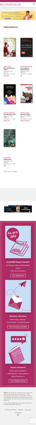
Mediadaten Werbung (11, 410)
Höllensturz (7, 159)
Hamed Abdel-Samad (26, 66)
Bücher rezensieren (18, 367)
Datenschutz (18, 413)
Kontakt (21, 410)
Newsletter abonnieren (18, 316)
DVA (5, 165)
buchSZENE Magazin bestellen (18, 262)
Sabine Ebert (7, 66)
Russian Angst (25, 114)
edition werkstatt (25, 120)
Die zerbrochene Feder (9, 68)
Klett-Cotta (7, 120)
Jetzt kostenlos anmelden (18, 327)
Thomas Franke (24, 112)
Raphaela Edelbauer (9, 112)
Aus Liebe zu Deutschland (24, 68)
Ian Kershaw (7, 157)
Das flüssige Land (10, 114)
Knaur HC (6, 75)
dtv (21, 75)
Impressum (28, 410)
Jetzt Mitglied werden (18, 381)
